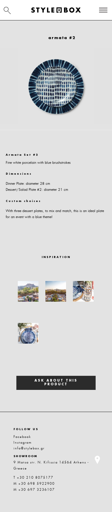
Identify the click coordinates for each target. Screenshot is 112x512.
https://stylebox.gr (56, 10)
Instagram (22, 442)
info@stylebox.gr (29, 448)
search (7, 10)
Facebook (22, 437)
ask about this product (56, 382)
